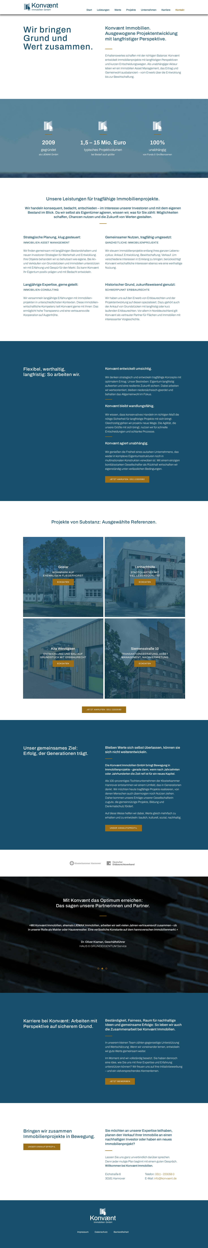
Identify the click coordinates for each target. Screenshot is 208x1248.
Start (89, 9)
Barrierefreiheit (121, 1232)
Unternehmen (148, 9)
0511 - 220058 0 (164, 1174)
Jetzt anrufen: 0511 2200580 (127, 479)
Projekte (131, 9)
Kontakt (179, 9)
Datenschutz (101, 1232)
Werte (117, 9)
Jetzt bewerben (120, 1081)
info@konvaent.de (165, 1178)
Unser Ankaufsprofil (123, 828)
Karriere (165, 9)
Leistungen (103, 9)
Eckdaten (63, 582)
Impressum (83, 1232)
